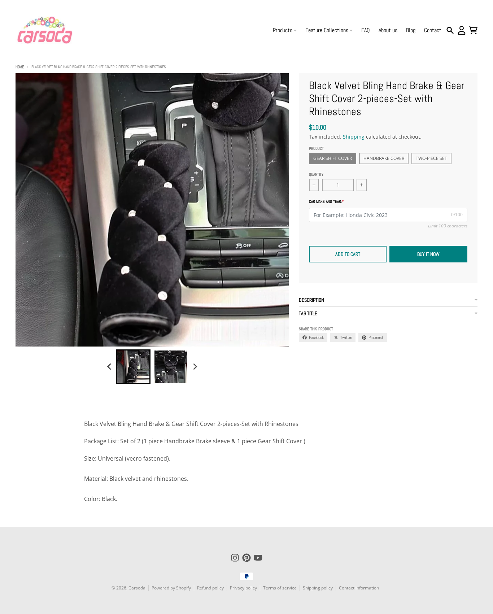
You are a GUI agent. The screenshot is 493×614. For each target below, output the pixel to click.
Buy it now (428, 254)
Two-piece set (431, 158)
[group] (133, 366)
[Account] (461, 30)
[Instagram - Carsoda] (235, 557)
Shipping (354, 136)
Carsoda (136, 588)
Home (20, 66)
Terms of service (280, 588)
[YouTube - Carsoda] (258, 557)
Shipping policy (318, 588)
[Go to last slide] (109, 367)
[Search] (450, 30)
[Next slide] (194, 367)
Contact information (359, 588)
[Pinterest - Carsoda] (246, 557)
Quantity (316, 174)
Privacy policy (243, 588)
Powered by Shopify (171, 588)
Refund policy (210, 588)
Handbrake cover (383, 158)
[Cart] (473, 30)
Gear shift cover (332, 158)
